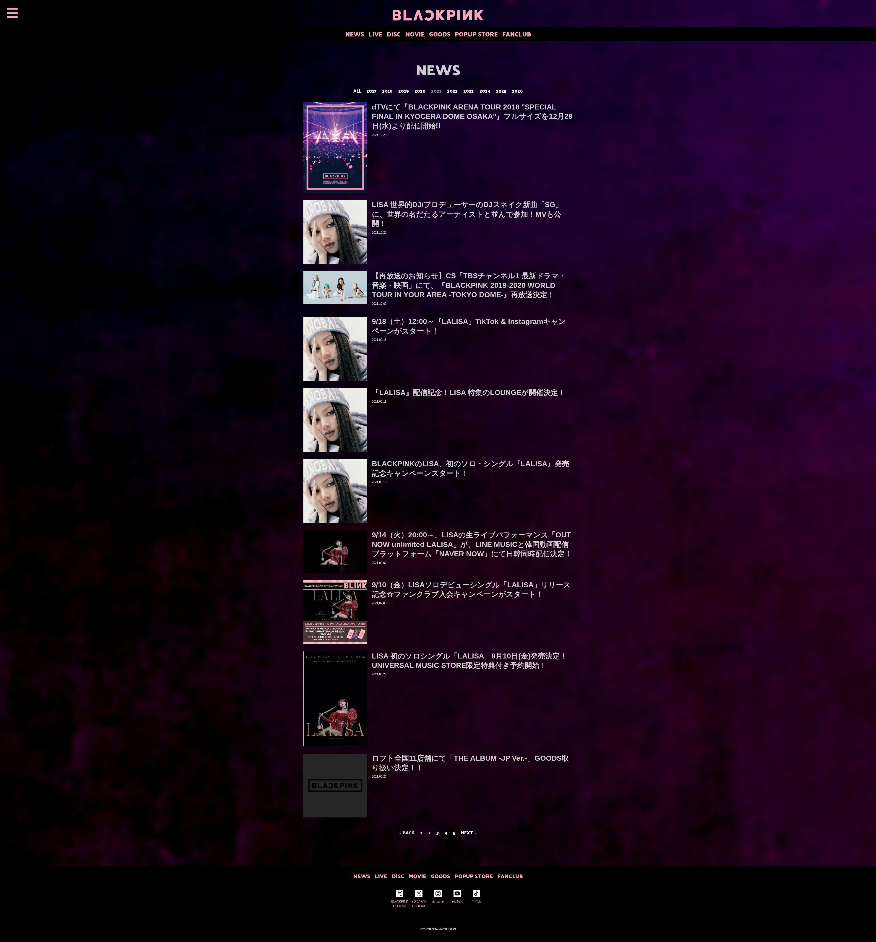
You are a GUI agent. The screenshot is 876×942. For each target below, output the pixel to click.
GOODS (439, 33)
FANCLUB (516, 33)
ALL (357, 91)
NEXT (467, 832)
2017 (371, 91)
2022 (452, 91)
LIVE (375, 33)
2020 (420, 91)
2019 (403, 91)
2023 (468, 91)
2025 (501, 91)
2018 (387, 91)
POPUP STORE (476, 33)
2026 (517, 91)
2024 (485, 91)
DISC (394, 33)
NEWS (354, 33)
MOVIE (415, 33)
